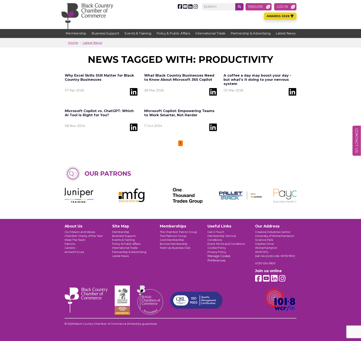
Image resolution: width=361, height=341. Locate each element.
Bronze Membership (174, 243)
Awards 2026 (278, 16)
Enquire (255, 7)
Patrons (70, 243)
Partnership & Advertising (251, 33)
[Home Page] (87, 16)
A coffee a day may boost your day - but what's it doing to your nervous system (257, 79)
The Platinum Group (173, 235)
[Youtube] (185, 7)
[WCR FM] (280, 300)
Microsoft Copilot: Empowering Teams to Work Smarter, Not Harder (179, 113)
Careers (70, 247)
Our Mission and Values (80, 232)
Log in (282, 7)
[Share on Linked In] (133, 91)
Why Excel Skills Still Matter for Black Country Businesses (99, 77)
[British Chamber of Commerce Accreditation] (150, 300)
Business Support (105, 33)
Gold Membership (172, 239)
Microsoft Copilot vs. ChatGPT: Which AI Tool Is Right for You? (99, 113)
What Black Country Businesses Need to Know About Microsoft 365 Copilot (179, 77)
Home (73, 43)
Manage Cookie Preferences (218, 258)
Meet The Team (75, 239)
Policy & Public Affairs (173, 33)
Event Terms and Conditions (226, 243)
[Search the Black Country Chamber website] (239, 6)
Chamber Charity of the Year (84, 235)
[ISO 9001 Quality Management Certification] (196, 300)
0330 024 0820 (265, 263)
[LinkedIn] (190, 7)
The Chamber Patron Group (178, 232)
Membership (76, 33)
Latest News (285, 33)
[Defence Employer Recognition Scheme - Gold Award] (122, 300)
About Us (73, 226)
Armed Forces (74, 252)
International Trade (210, 33)
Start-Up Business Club (175, 247)
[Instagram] (195, 7)
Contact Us (357, 140)
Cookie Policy (216, 247)
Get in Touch (215, 232)
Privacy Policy (216, 252)
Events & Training (138, 33)
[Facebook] (180, 7)
